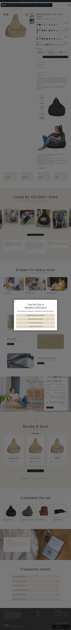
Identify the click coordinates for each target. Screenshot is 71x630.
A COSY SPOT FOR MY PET (35, 326)
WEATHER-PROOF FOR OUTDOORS (35, 315)
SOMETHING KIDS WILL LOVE (35, 319)
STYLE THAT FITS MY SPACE (35, 322)
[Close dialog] (15, 301)
